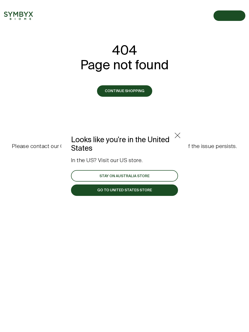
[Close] (177, 135)
